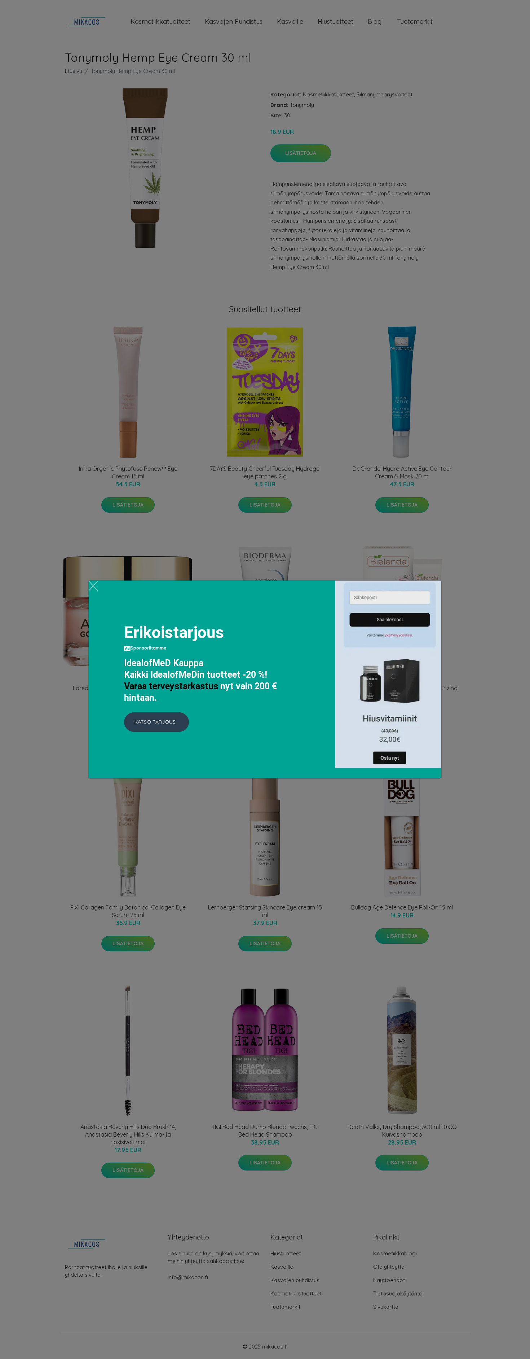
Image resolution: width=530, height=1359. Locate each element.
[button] (156, 722)
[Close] (93, 586)
